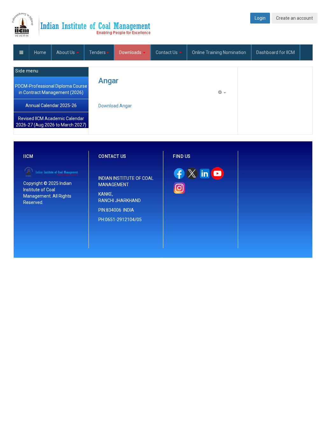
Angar (108, 80)
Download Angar (115, 105)
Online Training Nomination (219, 52)
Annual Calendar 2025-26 (51, 105)
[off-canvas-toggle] (21, 52)
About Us (66, 52)
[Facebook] (179, 172)
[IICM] (80, 25)
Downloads (130, 52)
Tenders (97, 52)
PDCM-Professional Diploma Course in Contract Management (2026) (51, 89)
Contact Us (167, 52)
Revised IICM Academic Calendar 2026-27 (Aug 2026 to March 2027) (51, 121)
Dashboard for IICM (275, 52)
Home (40, 52)
